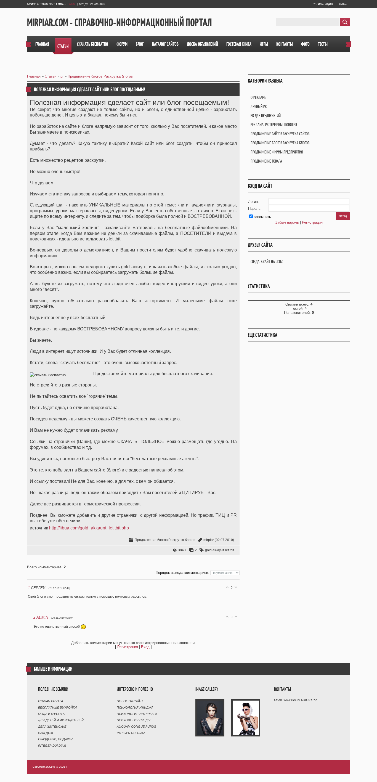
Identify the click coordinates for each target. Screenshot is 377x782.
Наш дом (45, 733)
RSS (72, 4)
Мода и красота (51, 713)
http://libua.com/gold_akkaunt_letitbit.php (89, 528)
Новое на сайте (130, 701)
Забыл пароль (287, 222)
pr (61, 76)
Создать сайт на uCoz (267, 261)
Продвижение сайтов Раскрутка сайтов (280, 133)
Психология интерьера (137, 713)
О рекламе (258, 97)
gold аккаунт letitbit (219, 550)
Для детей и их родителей (61, 720)
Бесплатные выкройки (57, 707)
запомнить (262, 217)
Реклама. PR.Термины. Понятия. (274, 124)
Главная (34, 76)
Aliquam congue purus (136, 726)
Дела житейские (52, 726)
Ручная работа (50, 701)
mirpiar (208, 540)
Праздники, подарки (55, 739)
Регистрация (323, 4)
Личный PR (259, 106)
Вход (343, 4)
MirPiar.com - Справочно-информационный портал (119, 22)
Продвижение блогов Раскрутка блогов (100, 76)
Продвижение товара (266, 161)
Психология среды (133, 720)
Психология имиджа (135, 707)
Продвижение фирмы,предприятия (277, 152)
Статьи (50, 76)
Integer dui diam (52, 745)
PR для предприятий (266, 115)
